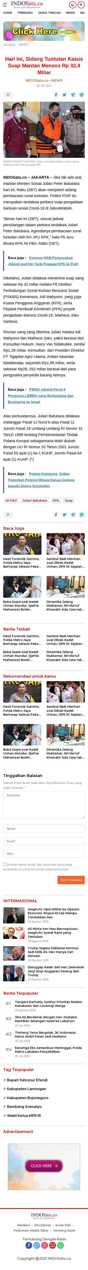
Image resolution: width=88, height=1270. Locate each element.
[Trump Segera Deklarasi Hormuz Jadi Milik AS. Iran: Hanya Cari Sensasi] (14, 953)
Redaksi (23, 1225)
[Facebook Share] (56, 95)
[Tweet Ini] (64, 95)
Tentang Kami (64, 1230)
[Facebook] (28, 1245)
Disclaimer (42, 1225)
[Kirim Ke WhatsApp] (81, 95)
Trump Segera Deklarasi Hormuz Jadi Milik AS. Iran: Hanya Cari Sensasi (53, 952)
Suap (69, 500)
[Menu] (6, 5)
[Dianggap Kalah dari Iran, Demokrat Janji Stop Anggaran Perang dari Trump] (14, 973)
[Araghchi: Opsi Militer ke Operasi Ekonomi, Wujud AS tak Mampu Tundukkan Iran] (14, 915)
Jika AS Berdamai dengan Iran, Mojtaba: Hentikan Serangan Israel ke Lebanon (46, 1019)
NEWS (57, 80)
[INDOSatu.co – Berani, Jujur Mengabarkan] (26, 5)
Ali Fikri (11, 500)
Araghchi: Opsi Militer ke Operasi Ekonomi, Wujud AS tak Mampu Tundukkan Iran (53, 913)
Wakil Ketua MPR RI (24, 1116)
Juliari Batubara (35, 500)
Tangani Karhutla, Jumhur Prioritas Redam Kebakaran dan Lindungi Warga (48, 1004)
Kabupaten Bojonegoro (27, 1098)
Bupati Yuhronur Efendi (27, 1080)
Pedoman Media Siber (31, 1230)
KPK (56, 500)
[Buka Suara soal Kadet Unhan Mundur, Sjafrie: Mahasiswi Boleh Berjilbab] (22, 586)
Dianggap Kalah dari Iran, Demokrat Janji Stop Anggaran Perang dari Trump (56, 971)
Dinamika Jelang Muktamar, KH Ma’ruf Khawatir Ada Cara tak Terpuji (64, 606)
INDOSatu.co (36, 80)
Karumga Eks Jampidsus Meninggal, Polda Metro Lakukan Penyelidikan (48, 1050)
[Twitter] (36, 1245)
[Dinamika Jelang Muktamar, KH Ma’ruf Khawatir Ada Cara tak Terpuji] (66, 586)
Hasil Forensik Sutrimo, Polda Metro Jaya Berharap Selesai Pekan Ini (22, 563)
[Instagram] (44, 1245)
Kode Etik (63, 1225)
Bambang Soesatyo (24, 1107)
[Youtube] (52, 1245)
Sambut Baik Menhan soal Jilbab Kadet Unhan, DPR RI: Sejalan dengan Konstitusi (64, 563)
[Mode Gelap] (72, 4)
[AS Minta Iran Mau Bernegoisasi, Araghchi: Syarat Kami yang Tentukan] (14, 933)
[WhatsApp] (60, 1245)
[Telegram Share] (73, 95)
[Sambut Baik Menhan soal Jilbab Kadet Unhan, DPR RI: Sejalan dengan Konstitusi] (66, 544)
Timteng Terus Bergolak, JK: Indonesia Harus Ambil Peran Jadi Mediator (45, 1034)
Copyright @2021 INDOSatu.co (44, 1258)
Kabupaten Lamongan (26, 1089)
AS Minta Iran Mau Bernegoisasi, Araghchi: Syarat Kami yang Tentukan (53, 932)
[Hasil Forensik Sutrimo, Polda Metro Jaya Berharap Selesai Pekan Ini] (22, 544)
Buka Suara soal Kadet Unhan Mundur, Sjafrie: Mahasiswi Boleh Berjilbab (21, 606)
